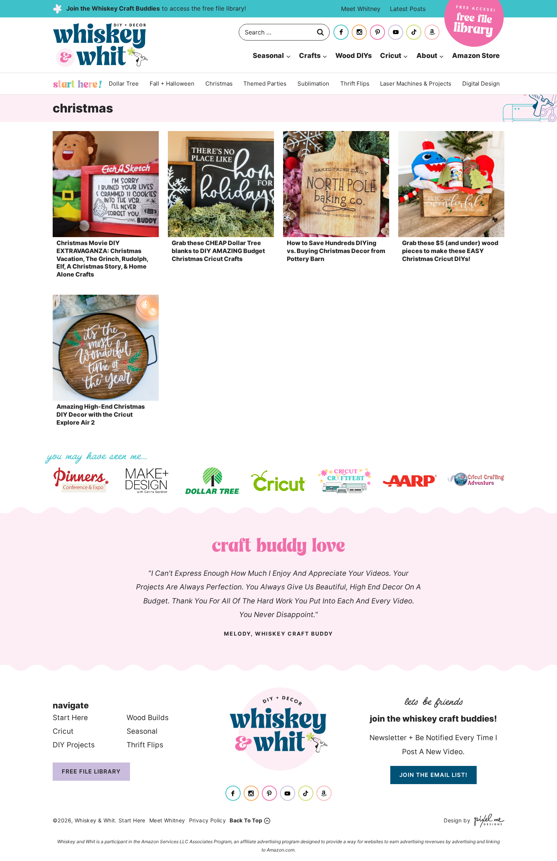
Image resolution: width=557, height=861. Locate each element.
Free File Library (91, 771)
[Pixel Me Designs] (487, 820)
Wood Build (146, 717)
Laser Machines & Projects (415, 83)
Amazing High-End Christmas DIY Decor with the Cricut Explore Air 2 (100, 414)
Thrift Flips (354, 83)
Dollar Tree (124, 83)
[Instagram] (359, 32)
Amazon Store (476, 55)
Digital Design (481, 83)
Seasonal (142, 731)
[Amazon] (432, 32)
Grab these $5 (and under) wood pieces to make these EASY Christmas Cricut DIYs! (450, 251)
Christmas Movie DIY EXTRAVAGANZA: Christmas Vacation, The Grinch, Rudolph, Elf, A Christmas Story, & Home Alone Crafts (102, 258)
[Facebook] (341, 32)
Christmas (219, 83)
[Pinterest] (377, 32)
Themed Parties (264, 83)
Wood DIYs (353, 55)
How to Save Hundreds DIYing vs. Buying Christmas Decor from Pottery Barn (336, 251)
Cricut (63, 731)
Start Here (77, 84)
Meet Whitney (360, 9)
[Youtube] (395, 32)
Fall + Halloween (172, 83)
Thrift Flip (143, 745)
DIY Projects (74, 745)
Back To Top (246, 820)
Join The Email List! (433, 774)
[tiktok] (414, 32)
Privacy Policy (207, 820)
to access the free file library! (156, 8)
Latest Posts (408, 9)
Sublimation (313, 83)
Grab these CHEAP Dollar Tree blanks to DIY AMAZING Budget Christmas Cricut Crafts (218, 251)
